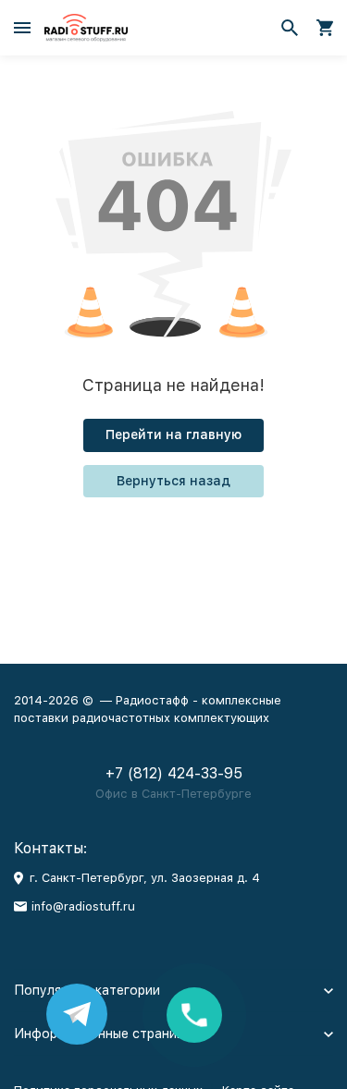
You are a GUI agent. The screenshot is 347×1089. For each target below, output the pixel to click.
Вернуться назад (173, 480)
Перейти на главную (173, 434)
